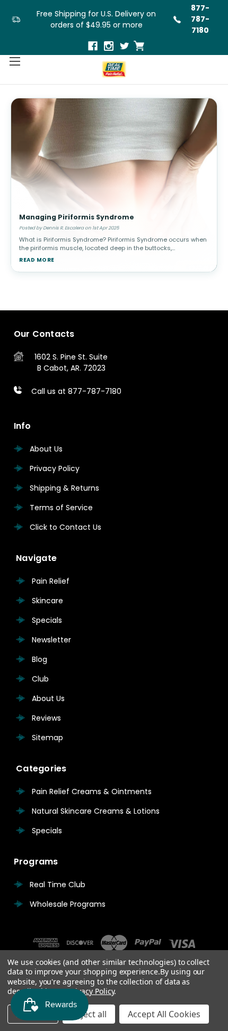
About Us (46, 449)
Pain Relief (50, 581)
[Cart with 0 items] (139, 46)
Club (40, 679)
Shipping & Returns (64, 488)
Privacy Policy (55, 468)
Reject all (89, 1014)
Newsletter (51, 639)
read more (37, 260)
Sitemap (47, 737)
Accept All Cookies (164, 1014)
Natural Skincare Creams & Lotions (96, 811)
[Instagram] (109, 46)
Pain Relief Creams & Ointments (92, 791)
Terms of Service (61, 507)
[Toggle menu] (14, 61)
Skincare (47, 600)
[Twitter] (125, 46)
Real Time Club (57, 884)
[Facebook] (93, 46)
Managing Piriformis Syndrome (76, 217)
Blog (39, 659)
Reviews (46, 718)
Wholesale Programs (68, 904)
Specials (47, 620)
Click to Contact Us (65, 527)
